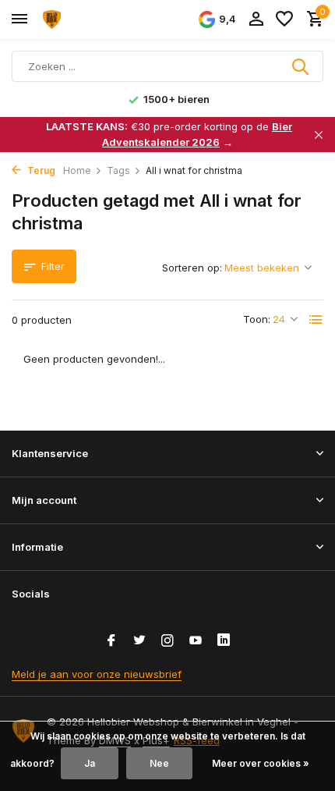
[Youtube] (195, 641)
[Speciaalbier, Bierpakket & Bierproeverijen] (82, 19)
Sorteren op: (192, 267)
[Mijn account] (256, 19)
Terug (40, 170)
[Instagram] (167, 641)
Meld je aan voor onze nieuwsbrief (97, 674)
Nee (159, 763)
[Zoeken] (301, 66)
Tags (118, 170)
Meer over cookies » (260, 763)
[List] (316, 320)
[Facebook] (111, 641)
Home (77, 170)
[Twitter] (139, 641)
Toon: (256, 319)
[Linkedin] (223, 641)
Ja (89, 763)
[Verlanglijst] (284, 19)
